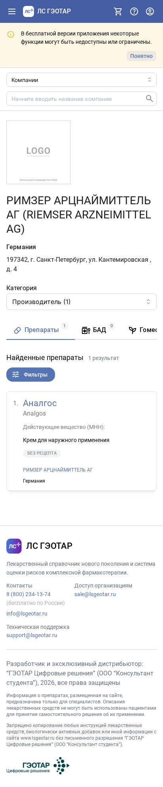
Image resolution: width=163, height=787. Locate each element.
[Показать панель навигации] (11, 11)
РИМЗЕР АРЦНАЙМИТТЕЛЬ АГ (58, 470)
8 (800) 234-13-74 (28, 594)
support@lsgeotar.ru (31, 635)
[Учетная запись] (150, 11)
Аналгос (40, 403)
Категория (21, 288)
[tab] (40, 330)
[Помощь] (134, 11)
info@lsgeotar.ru (26, 613)
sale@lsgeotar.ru (95, 594)
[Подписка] (118, 11)
